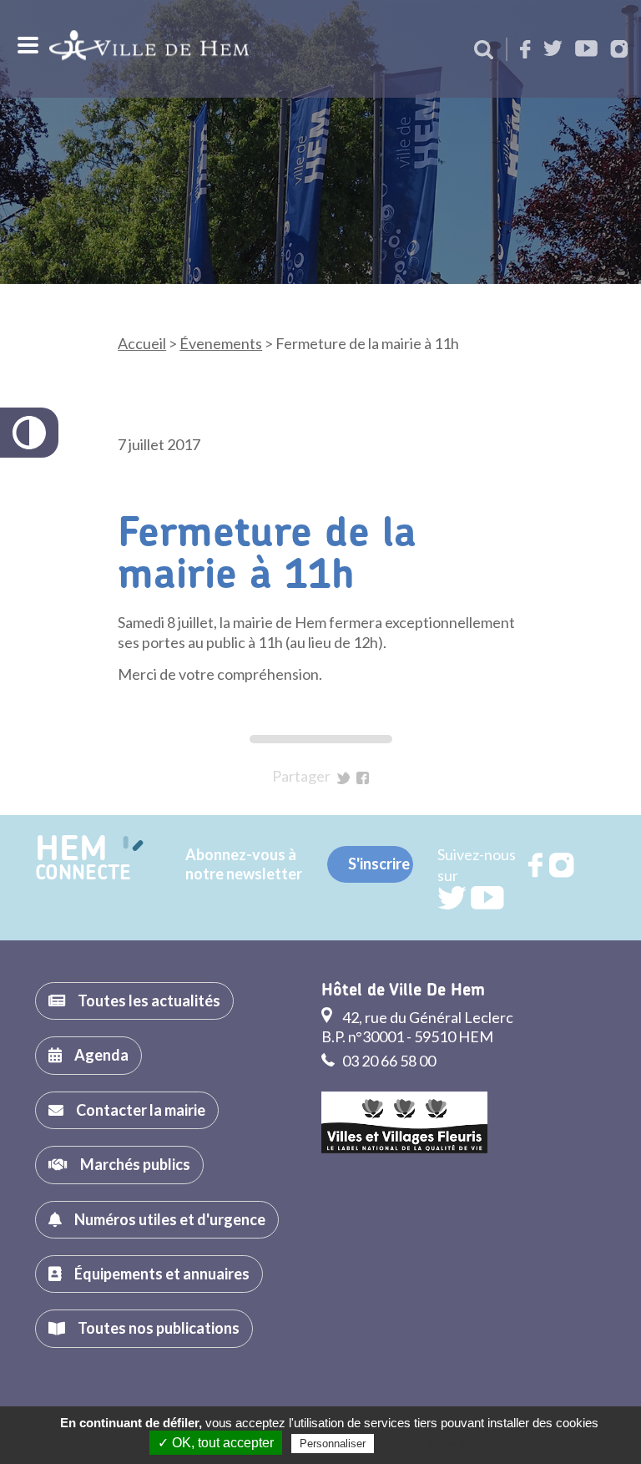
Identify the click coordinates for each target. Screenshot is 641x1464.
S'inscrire (379, 863)
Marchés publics (135, 1164)
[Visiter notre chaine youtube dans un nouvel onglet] (586, 49)
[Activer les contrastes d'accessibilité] (29, 433)
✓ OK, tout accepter (216, 1443)
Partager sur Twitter (343, 778)
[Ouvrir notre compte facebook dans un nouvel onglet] (525, 50)
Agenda (101, 1055)
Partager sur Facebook (362, 778)
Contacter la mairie (140, 1110)
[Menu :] (26, 45)
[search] (483, 51)
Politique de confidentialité (446, 1443)
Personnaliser (333, 1443)
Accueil (142, 343)
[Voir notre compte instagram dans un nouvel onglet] (619, 50)
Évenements (220, 343)
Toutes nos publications (159, 1328)
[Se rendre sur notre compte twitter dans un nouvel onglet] (553, 49)
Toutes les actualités (149, 1000)
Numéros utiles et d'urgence (169, 1219)
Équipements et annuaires (162, 1273)
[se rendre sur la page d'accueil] (149, 49)
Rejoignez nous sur (536, 865)
